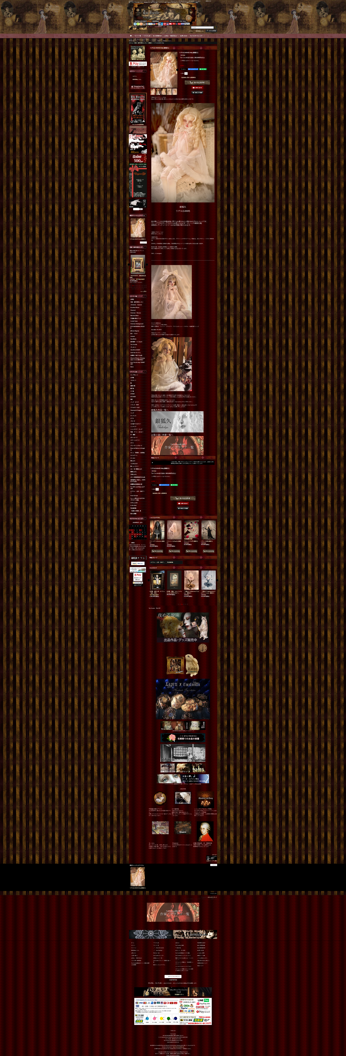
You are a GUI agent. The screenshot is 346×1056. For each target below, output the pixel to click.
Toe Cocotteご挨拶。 (180, 945)
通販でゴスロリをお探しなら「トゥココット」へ (184, 958)
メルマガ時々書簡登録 (136, 960)
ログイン (191, 31)
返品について (200, 965)
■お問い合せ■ (200, 950)
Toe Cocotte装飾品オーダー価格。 (183, 953)
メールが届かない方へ (202, 958)
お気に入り (133, 953)
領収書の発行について (202, 963)
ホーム (132, 942)
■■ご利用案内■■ (201, 945)
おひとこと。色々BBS (180, 950)
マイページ (133, 947)
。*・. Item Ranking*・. (158, 950)
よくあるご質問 (200, 953)
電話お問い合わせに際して (203, 960)
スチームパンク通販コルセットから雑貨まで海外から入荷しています (184, 969)
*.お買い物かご (134, 955)
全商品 (132, 299)
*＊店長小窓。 (178, 947)
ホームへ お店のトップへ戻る (212, 857)
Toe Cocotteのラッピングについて (183, 955)
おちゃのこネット (212, 897)
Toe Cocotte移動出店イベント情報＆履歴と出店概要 (140, 964)
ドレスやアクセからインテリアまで (183, 966)
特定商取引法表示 (201, 942)
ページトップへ (213, 893)
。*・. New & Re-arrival (158, 947)
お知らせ (177, 942)
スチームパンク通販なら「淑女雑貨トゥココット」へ (184, 963)
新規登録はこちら (200, 31)
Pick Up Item (156, 953)
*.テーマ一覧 (156, 945)
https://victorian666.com (178, 1047)
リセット (144, 242)
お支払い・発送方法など (136, 958)
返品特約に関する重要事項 (188, 77)
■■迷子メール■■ (201, 955)
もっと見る (143, 291)
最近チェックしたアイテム (159, 964)
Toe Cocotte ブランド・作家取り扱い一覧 (162, 961)
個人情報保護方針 (201, 947)
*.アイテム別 (156, 942)
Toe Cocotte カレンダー (158, 955)
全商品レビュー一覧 (157, 958)
